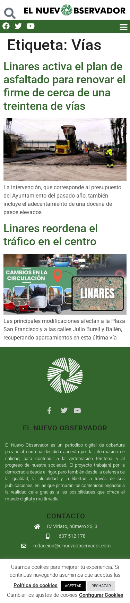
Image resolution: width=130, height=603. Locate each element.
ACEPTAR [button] (73, 586)
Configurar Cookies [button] (101, 595)
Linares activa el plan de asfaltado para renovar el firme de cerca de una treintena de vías (64, 86)
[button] (9, 10)
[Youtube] (30, 26)
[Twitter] (18, 26)
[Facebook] (6, 26)
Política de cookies (36, 585)
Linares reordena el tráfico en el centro (50, 235)
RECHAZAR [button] (101, 586)
